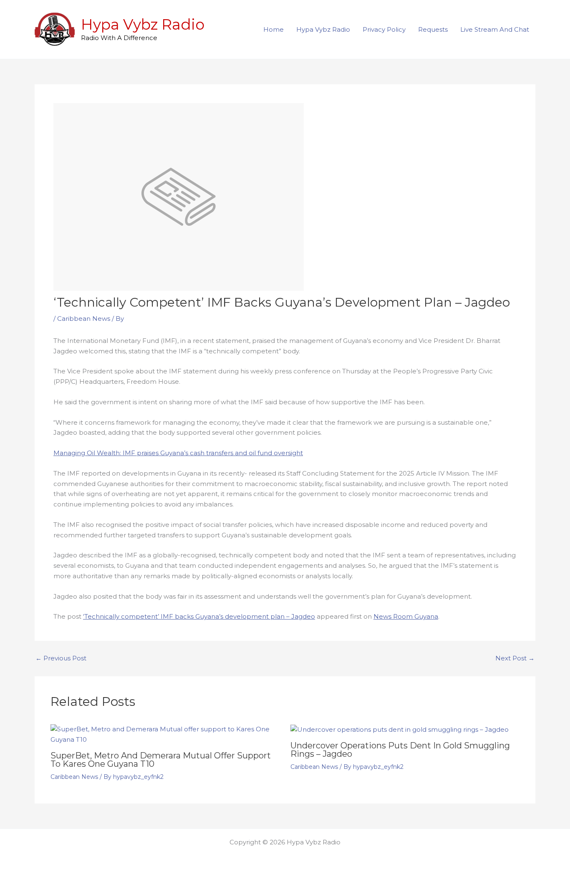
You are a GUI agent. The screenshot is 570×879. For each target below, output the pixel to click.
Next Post (515, 658)
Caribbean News (83, 318)
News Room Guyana (405, 616)
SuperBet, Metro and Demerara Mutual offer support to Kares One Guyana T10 (160, 760)
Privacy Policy (384, 29)
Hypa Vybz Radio (142, 24)
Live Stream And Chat (494, 29)
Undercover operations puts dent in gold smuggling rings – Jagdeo (400, 749)
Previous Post (60, 658)
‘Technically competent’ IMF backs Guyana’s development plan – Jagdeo (199, 616)
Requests (433, 29)
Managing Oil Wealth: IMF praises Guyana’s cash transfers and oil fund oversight (178, 453)
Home (273, 29)
